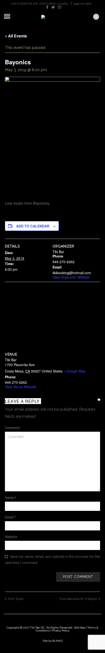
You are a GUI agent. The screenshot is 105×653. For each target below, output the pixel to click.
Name (10, 497)
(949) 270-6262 (83, 3)
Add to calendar (32, 226)
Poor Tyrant (15, 599)
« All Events (16, 36)
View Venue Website (20, 386)
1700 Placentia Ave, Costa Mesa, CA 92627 (40, 3)
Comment (12, 427)
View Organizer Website (71, 277)
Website (11, 536)
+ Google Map (74, 371)
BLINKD (57, 640)
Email (10, 517)
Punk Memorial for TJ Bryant (78, 599)
